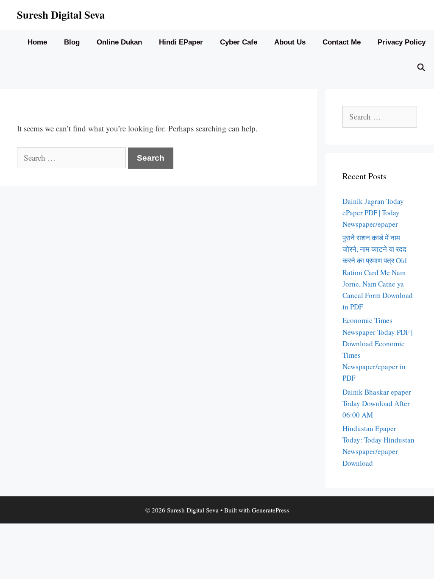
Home (37, 42)
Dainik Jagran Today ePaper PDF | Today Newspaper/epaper (373, 212)
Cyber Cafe (238, 42)
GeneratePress (270, 510)
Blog (72, 42)
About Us (290, 42)
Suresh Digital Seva (61, 14)
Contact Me (342, 42)
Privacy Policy (402, 42)
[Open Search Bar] (421, 68)
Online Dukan (119, 42)
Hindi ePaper (181, 42)
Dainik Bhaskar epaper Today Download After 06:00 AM (376, 403)
